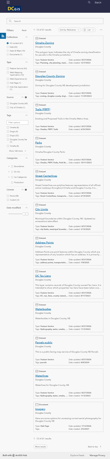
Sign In (98, 2)
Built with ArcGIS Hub (15, 455)
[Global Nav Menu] (8, 2)
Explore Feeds (3, 36)
